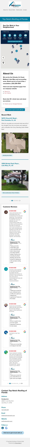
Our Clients (7, 93)
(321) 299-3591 (5, 409)
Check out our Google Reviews (13, 104)
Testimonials (19, 10)
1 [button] (12, 200)
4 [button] (16, 200)
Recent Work (12, 10)
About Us (5, 10)
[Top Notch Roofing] (15, 4)
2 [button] (13, 200)
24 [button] (20, 383)
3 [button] (15, 200)
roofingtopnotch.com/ (6, 421)
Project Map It (18, 443)
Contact (25, 10)
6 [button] (17, 383)
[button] (10, 200)
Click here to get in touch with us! (15, 109)
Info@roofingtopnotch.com (8, 415)
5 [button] (17, 200)
